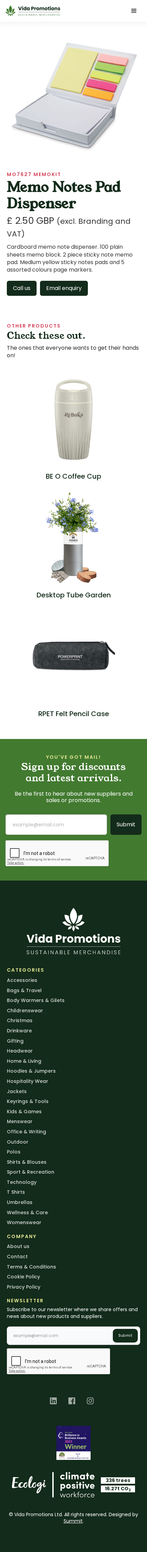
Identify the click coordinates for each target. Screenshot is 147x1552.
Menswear (19, 1121)
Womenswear (24, 1222)
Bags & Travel (24, 990)
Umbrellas (19, 1202)
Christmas (19, 1020)
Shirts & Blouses (26, 1162)
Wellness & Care (27, 1212)
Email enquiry (64, 288)
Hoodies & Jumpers (31, 1071)
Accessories (22, 980)
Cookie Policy (23, 1276)
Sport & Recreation (30, 1172)
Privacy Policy (23, 1286)
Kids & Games (24, 1111)
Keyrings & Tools (28, 1101)
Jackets (17, 1091)
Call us (21, 288)
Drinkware (19, 1030)
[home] (32, 10)
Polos (14, 1151)
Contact (17, 1256)
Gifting (15, 1041)
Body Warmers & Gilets (36, 1000)
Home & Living (24, 1061)
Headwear (20, 1050)
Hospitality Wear (27, 1081)
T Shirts (16, 1192)
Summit (73, 1521)
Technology (22, 1182)
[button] (134, 10)
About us (18, 1246)
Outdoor (17, 1141)
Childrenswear (25, 1010)
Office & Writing (26, 1131)
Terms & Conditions (31, 1266)
